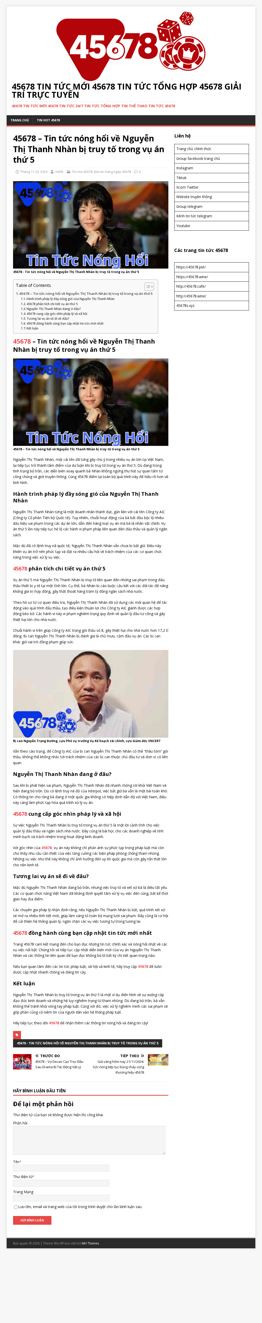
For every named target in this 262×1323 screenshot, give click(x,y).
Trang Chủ (19, 120)
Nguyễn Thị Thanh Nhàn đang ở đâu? (54, 309)
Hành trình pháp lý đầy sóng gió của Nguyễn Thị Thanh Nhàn (71, 299)
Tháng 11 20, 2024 (33, 171)
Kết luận (32, 328)
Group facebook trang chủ (198, 158)
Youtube (183, 225)
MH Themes (90, 1243)
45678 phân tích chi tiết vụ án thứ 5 (52, 304)
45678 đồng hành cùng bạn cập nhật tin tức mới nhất (65, 323)
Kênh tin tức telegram (194, 215)
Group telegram (189, 206)
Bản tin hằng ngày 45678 (112, 171)
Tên (16, 1161)
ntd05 (59, 171)
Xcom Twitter (187, 187)
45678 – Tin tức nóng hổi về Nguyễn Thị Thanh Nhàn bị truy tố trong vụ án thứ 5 (86, 293)
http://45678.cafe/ (191, 286)
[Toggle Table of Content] (147, 286)
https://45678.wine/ (192, 276)
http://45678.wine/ (191, 296)
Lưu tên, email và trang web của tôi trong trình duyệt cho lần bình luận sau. (80, 1206)
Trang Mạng (23, 1191)
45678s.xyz (185, 305)
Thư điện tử (22, 1176)
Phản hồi (20, 1123)
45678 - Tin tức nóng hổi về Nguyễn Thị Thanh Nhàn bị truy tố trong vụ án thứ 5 (87, 1043)
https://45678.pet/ (191, 267)
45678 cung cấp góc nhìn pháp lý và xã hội (57, 314)
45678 (22, 341)
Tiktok (181, 177)
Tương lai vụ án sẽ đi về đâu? (48, 318)
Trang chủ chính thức (193, 148)
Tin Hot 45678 (48, 120)
